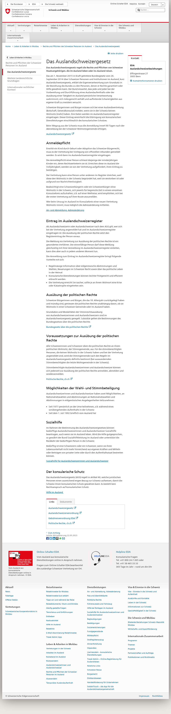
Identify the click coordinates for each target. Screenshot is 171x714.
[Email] (63, 538)
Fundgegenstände (95, 632)
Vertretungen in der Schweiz (58, 649)
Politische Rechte (94, 600)
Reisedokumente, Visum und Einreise (62, 604)
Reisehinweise (40, 25)
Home (8, 46)
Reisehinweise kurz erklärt (57, 596)
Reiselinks (50, 629)
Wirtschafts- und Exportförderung (142, 629)
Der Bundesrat (17, 4)
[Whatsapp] (60, 538)
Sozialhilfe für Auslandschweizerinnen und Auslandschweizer (77, 461)
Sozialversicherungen (96, 627)
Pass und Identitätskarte (97, 596)
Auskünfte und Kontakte (138, 598)
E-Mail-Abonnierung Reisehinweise (61, 633)
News (7, 592)
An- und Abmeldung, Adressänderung (65, 210)
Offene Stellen (11, 600)
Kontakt (133, 58)
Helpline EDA (123, 551)
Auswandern (51, 679)
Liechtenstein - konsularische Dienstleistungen (99, 653)
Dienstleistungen (83, 25)
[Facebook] (47, 538)
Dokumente (66, 501)
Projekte (131, 649)
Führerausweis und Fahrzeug (99, 604)
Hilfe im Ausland (54, 492)
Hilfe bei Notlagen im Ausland (100, 608)
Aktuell (10, 25)
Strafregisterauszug (95, 640)
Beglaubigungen (94, 619)
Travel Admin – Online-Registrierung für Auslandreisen (104, 660)
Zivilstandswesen (94, 678)
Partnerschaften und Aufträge (140, 653)
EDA (34, 4)
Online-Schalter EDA (48, 551)
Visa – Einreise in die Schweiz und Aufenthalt (142, 593)
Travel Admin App (54, 637)
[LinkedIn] (54, 538)
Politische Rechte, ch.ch (57, 379)
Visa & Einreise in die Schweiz (103, 26)
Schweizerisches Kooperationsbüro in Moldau (21, 612)
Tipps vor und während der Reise (60, 600)
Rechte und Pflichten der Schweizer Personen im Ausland (67, 46)
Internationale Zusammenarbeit (15, 36)
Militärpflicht (92, 636)
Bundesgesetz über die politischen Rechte (67, 327)
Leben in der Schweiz (137, 603)
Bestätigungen (93, 623)
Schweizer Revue (94, 670)
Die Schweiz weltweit (54, 4)
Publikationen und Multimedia (141, 657)
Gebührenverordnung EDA (61, 518)
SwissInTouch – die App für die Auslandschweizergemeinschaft (100, 688)
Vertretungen (24, 25)
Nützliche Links (93, 666)
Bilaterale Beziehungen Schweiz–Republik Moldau (146, 623)
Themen (131, 645)
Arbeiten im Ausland (55, 653)
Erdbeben (50, 616)
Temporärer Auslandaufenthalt (59, 683)
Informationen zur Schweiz (139, 607)
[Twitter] (51, 538)
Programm (132, 641)
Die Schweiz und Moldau (126, 26)
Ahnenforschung (94, 644)
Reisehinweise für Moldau (57, 592)
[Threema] (57, 538)
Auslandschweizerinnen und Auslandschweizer (58, 666)
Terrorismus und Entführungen (59, 612)
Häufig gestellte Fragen (56, 608)
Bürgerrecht (92, 674)
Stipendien (92, 648)
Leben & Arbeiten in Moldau (60, 26)
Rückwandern (52, 661)
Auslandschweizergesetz (58, 134)
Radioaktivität (52, 621)
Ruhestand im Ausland (56, 657)
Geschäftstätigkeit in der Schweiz (142, 611)
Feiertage (9, 596)
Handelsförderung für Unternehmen (102, 682)
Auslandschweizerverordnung (63, 513)
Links (50, 501)
